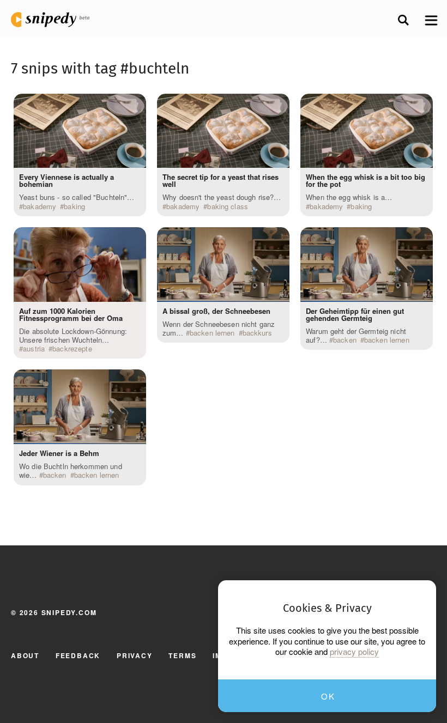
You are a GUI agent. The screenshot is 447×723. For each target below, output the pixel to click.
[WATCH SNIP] (132, 105)
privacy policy (354, 651)
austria (34, 348)
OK (328, 696)
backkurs (257, 333)
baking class (227, 206)
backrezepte (72, 348)
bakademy (39, 206)
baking (74, 206)
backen (55, 475)
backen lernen (96, 475)
